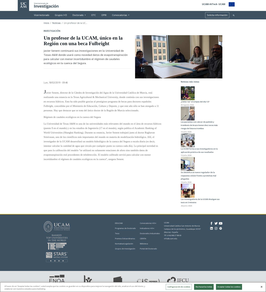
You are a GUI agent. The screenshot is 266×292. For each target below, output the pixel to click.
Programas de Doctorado (125, 228)
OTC (93, 15)
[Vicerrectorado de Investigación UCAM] (23, 4)
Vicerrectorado (41, 15)
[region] (133, 287)
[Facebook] (211, 223)
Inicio (46, 23)
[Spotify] (220, 228)
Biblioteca (144, 243)
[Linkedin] (211, 228)
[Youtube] (220, 223)
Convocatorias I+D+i (148, 223)
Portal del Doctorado (148, 248)
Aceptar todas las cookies (229, 286)
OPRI (104, 15)
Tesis (117, 233)
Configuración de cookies (178, 286)
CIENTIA (143, 238)
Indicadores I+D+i (147, 228)
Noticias (56, 23)
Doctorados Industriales (150, 233)
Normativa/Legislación (124, 243)
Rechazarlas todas (204, 286)
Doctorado (78, 15)
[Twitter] (216, 223)
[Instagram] (216, 228)
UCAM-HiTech (209, 4)
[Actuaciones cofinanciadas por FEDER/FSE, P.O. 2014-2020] (232, 4)
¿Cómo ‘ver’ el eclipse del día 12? (195, 101)
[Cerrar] (262, 287)
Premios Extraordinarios (125, 238)
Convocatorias (119, 15)
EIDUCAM (119, 223)
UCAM (221, 4)
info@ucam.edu (170, 238)
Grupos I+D (61, 15)
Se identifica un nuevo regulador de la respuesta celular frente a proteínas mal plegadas (198, 175)
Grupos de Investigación (125, 248)
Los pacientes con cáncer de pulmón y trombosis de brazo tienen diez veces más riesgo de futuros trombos (199, 125)
